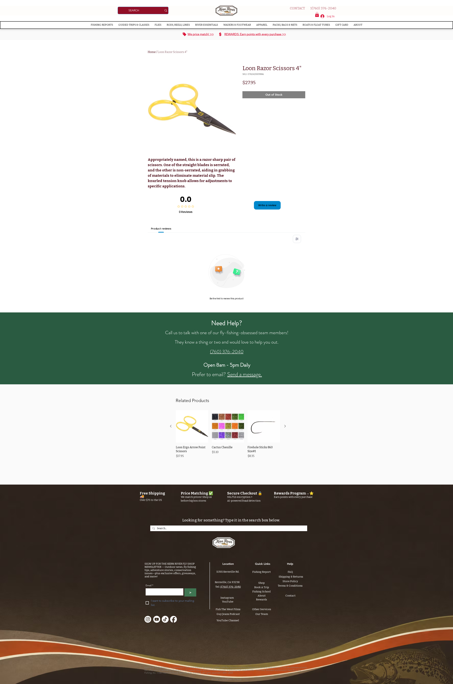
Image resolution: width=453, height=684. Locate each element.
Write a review (267, 205)
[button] (317, 14)
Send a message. (244, 374)
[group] (228, 436)
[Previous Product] (171, 426)
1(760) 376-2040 (230, 586)
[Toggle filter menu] (297, 239)
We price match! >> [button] (201, 34)
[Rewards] (220, 34)
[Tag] (184, 34)
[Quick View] (192, 426)
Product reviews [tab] (161, 228)
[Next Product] (285, 426)
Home (152, 52)
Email (149, 585)
